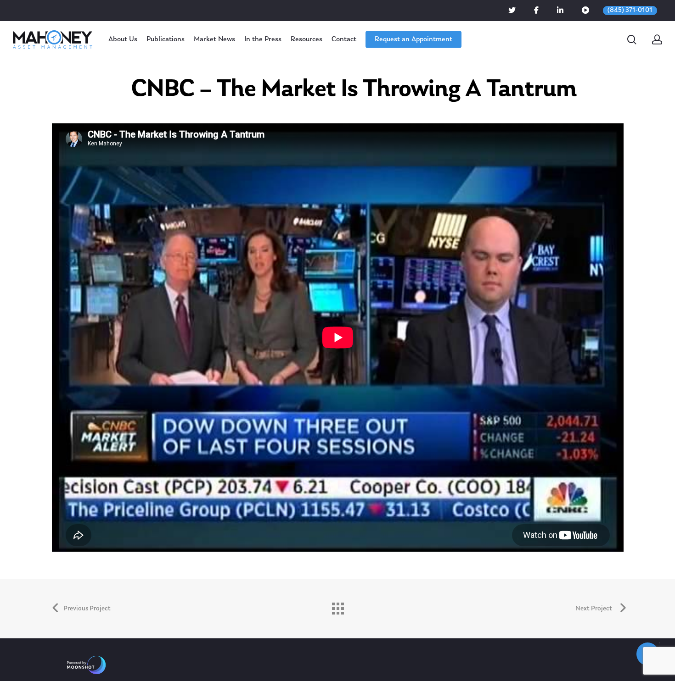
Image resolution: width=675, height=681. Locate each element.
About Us (122, 39)
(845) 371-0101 (630, 10)
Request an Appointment (413, 39)
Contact (344, 39)
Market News (214, 39)
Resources (306, 39)
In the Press (262, 39)
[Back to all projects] (337, 606)
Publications (165, 39)
